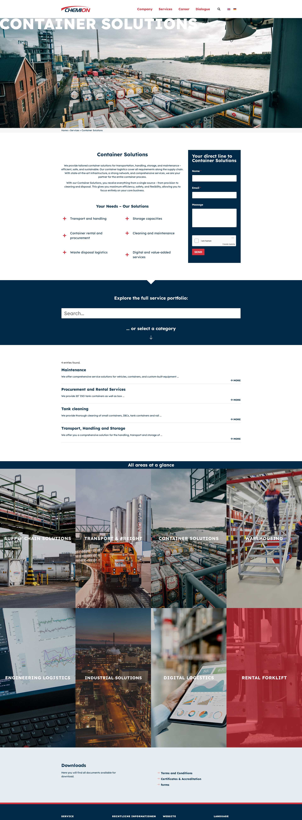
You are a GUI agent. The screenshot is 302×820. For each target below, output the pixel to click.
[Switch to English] (229, 9)
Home (64, 130)
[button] (218, 9)
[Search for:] (151, 313)
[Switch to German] (235, 9)
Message (197, 204)
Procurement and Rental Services (93, 389)
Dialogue (203, 9)
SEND (198, 252)
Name (196, 171)
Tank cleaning (74, 408)
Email (196, 187)
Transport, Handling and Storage (93, 428)
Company (144, 9)
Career (184, 9)
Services (165, 9)
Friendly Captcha (229, 244)
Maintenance (73, 369)
